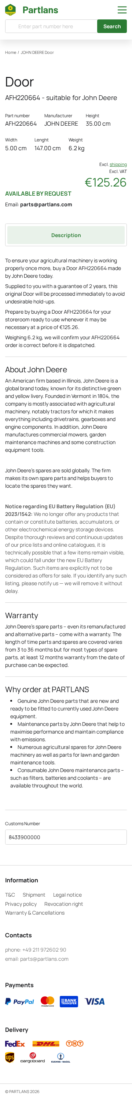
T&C (10, 894)
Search (112, 26)
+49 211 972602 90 (44, 949)
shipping (118, 164)
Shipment (34, 894)
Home (10, 52)
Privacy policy (21, 903)
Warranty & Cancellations (35, 912)
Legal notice (67, 894)
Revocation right (63, 903)
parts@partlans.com (46, 204)
